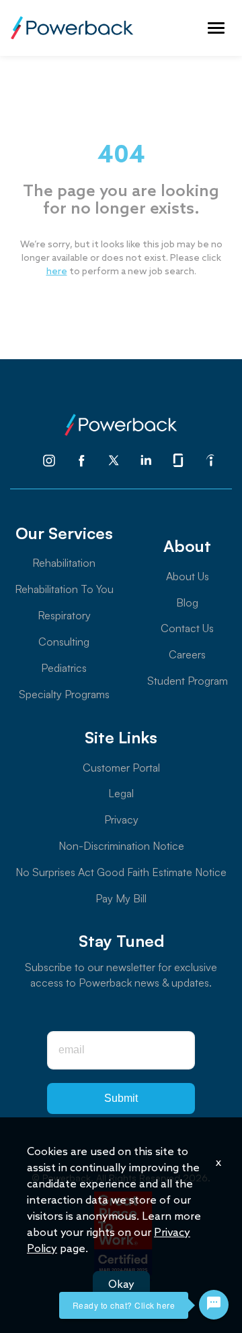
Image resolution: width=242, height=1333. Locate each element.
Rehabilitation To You (64, 589)
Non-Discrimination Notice (121, 845)
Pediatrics (64, 668)
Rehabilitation (63, 562)
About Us (187, 576)
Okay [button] (121, 1284)
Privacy (121, 819)
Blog (187, 602)
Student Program (187, 680)
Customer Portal (121, 767)
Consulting (63, 641)
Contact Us (187, 628)
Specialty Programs (64, 694)
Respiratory (64, 615)
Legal (121, 793)
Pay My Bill (121, 898)
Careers (187, 654)
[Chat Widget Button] (214, 1305)
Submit (121, 1098)
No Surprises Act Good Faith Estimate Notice (121, 872)
